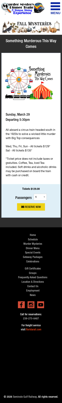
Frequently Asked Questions (32, 277)
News (33, 295)
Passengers (23, 197)
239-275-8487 (31, 318)
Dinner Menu (33, 248)
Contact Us (32, 286)
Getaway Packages (33, 257)
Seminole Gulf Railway (25, 396)
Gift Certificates (33, 268)
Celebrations (32, 261)
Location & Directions (33, 281)
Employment (32, 290)
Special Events (32, 252)
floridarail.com (33, 329)
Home (33, 235)
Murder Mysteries (32, 243)
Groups (33, 273)
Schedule (33, 239)
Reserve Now (32, 207)
